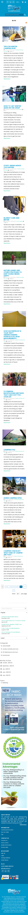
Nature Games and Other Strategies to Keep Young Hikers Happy (13, 273)
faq (2, 834)
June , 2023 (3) (6, 672)
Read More (7, 79)
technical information (7, 830)
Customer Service (7, 866)
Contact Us (4, 840)
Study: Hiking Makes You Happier (12, 166)
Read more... (23, 824)
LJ (9, 51)
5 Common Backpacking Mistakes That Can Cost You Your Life (14, 394)
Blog (3, 864)
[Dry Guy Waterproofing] (14, 8)
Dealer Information (6, 845)
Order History (4, 860)
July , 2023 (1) (6, 669)
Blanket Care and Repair (11, 219)
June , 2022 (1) (6, 675)
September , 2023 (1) (8, 666)
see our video (5, 832)
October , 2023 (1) (7, 663)
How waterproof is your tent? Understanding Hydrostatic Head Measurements (12, 334)
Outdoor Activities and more (10, 649)
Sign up (3, 853)
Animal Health (20, 221)
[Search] (25, 608)
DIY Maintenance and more (10, 652)
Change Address (5, 858)
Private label (4, 847)
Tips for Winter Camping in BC (10, 47)
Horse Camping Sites (13, 498)
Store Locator (4, 843)
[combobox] (14, 14)
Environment (19, 109)
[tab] (14, 612)
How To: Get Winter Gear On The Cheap (12, 107)
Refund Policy (5, 868)
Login (2, 855)
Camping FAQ (9, 450)
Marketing (5, 683)
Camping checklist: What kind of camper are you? (13, 553)
